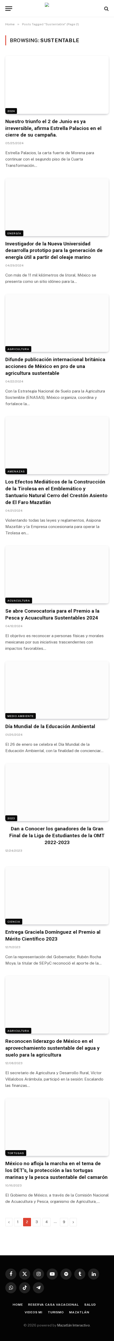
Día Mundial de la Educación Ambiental (50, 726)
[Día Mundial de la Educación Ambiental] (57, 690)
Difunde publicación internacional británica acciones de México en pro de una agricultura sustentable (55, 366)
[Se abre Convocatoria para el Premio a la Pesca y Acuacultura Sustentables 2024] (57, 574)
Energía (14, 233)
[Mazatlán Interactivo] (57, 8)
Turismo (56, 1312)
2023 (11, 818)
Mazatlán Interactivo (73, 1325)
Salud (90, 1304)
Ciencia (13, 921)
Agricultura (18, 349)
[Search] (106, 8)
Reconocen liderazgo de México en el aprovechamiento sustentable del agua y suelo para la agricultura (52, 1048)
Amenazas (16, 471)
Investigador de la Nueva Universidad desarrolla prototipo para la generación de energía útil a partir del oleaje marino (54, 250)
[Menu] (8, 8)
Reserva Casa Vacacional (53, 1304)
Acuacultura (18, 600)
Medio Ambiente (20, 716)
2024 (11, 111)
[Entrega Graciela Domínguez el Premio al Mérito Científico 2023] (57, 895)
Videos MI (33, 1312)
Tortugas (15, 1153)
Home (18, 1304)
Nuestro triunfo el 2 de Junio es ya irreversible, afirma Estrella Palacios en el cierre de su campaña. (53, 128)
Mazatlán (79, 1312)
